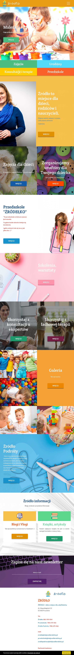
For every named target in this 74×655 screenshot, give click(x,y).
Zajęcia (18, 64)
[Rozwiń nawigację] (68, 3)
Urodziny (55, 64)
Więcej (11, 35)
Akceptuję (66, 653)
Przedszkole (56, 72)
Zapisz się (37, 581)
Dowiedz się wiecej (33, 653)
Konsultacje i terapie (19, 72)
